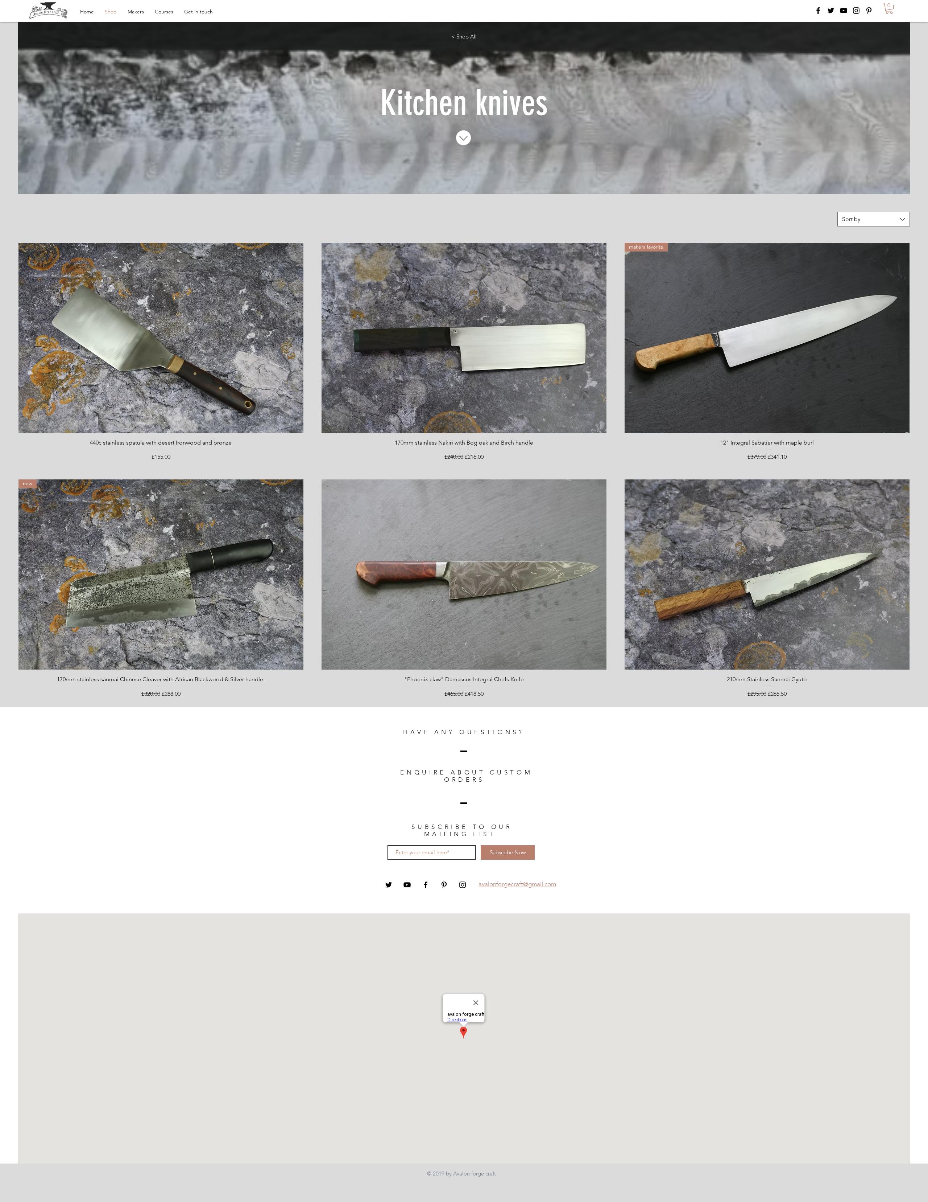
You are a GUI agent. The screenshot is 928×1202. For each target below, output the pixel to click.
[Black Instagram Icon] (856, 10)
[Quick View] (160, 338)
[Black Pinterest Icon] (869, 10)
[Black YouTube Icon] (843, 10)
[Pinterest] (444, 884)
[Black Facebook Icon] (818, 10)
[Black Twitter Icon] (830, 10)
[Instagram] (462, 884)
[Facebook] (425, 884)
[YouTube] (407, 884)
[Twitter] (388, 884)
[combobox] (873, 219)
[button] (889, 8)
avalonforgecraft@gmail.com (517, 884)
